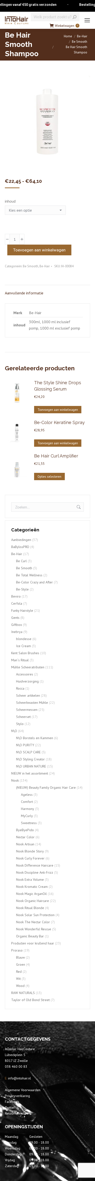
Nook (15, 780)
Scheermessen (27, 709)
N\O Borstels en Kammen (34, 738)
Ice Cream (23, 646)
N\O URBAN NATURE (31, 766)
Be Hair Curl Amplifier (56, 455)
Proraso (17, 950)
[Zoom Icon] (47, 121)
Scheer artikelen (28, 695)
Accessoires (24, 674)
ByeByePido (25, 830)
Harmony (27, 809)
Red (19, 971)
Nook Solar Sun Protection (35, 915)
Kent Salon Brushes (25, 653)
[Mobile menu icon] (87, 20)
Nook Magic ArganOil (31, 893)
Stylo (20, 724)
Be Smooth (30, 266)
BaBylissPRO (20, 547)
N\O (14, 731)
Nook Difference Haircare (34, 865)
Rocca (20, 688)
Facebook (12, 1101)
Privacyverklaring (17, 1096)
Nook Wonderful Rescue (33, 929)
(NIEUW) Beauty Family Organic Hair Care (46, 787)
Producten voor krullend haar (32, 943)
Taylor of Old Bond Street (30, 1000)
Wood (20, 986)
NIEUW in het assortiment (29, 773)
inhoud (10, 201)
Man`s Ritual (20, 660)
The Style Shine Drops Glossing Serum (57, 386)
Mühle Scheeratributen (27, 667)
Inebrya (16, 632)
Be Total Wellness (29, 575)
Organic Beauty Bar (30, 936)
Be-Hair (44, 266)
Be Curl (21, 561)
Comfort (27, 801)
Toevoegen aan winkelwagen (39, 250)
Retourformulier (16, 1113)
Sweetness (29, 823)
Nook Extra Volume (30, 879)
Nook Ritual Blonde (30, 908)
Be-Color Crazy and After (34, 582)
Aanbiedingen (21, 540)
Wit (18, 978)
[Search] (74, 17)
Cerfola (16, 603)
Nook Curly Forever (30, 858)
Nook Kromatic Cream (32, 886)
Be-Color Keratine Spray (59, 422)
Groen (20, 964)
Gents (15, 617)
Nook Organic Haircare (32, 901)
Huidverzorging (27, 681)
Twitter (10, 1107)
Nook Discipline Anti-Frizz (34, 872)
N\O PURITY (25, 745)
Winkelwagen (66, 25)
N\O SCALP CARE (28, 752)
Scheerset (23, 717)
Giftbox (16, 624)
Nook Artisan (25, 844)
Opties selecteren (49, 477)
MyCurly (27, 816)
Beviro (16, 596)
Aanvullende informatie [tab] (24, 292)
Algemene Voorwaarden (22, 1090)
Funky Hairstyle (22, 610)
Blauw (20, 957)
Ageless (27, 794)
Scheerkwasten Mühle (32, 702)
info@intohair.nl (19, 1078)
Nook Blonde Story (30, 851)
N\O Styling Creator (30, 759)
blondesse (23, 639)
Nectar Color (25, 837)
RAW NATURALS (23, 993)
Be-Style (22, 589)
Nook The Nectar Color (33, 922)
